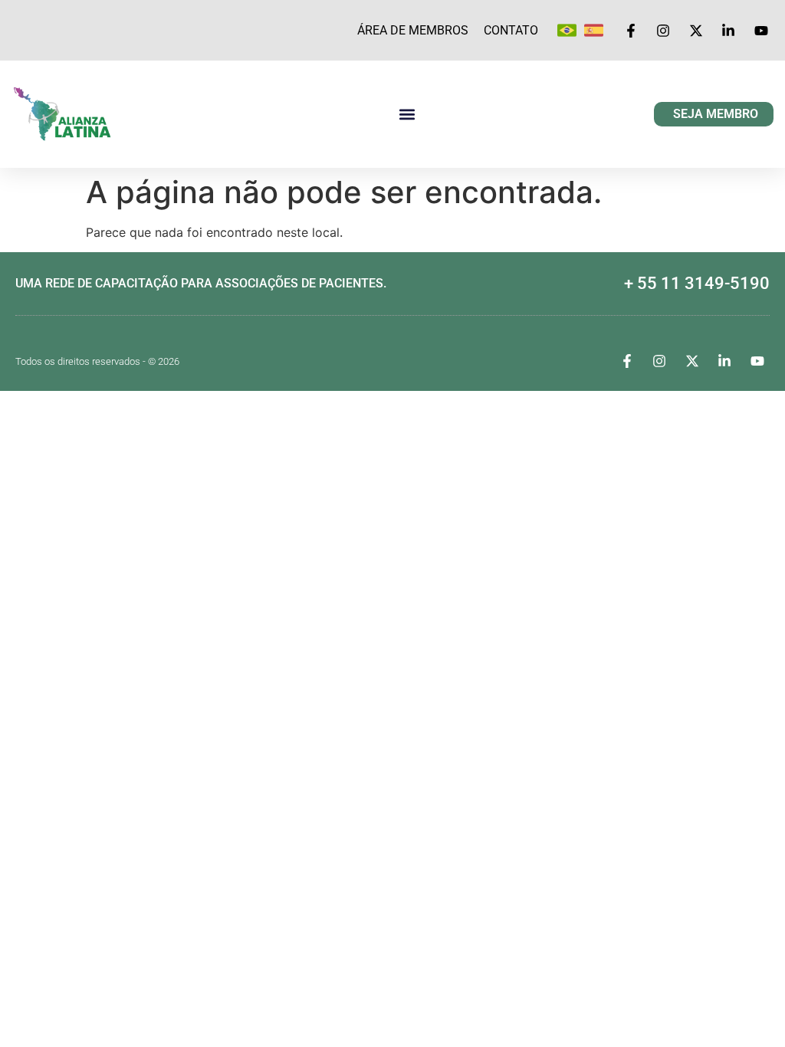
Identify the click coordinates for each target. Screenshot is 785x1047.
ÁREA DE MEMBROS (412, 30)
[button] (406, 114)
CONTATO (511, 30)
